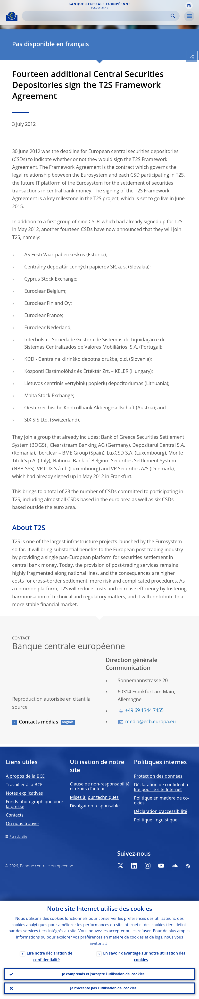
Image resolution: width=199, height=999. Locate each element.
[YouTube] (161, 865)
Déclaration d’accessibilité (160, 812)
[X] (120, 865)
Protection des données (158, 776)
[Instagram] (147, 865)
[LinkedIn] (134, 865)
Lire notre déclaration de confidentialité (49, 957)
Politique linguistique (155, 820)
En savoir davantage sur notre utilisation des (144, 957)
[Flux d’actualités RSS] (188, 865)
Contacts (15, 815)
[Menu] (189, 16)
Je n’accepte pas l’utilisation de (103, 988)
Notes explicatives (24, 793)
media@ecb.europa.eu (150, 722)
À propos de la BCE (25, 776)
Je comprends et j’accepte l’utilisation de (103, 974)
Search (173, 16)
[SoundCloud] (175, 865)
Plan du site (18, 836)
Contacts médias (38, 722)
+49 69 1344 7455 (144, 710)
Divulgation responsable (95, 806)
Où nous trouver (22, 824)
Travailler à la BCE (24, 785)
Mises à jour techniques (94, 797)
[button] (189, 5)
